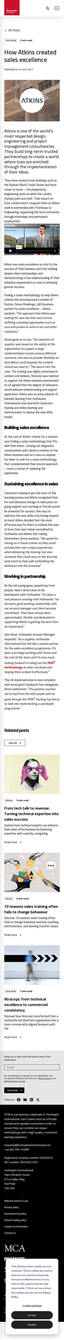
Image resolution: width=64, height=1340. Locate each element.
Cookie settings (32, 1305)
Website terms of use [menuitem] (16, 1201)
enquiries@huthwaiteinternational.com (27, 1145)
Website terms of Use (14, 1081)
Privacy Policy (44, 1078)
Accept (32, 1315)
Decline (32, 1324)
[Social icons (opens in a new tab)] (19, 1100)
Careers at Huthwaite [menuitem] (16, 1226)
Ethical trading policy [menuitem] (15, 1220)
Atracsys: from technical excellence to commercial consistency (26, 1004)
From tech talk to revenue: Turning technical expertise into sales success (31, 813)
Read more (10, 842)
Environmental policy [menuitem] (15, 1214)
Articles (9, 800)
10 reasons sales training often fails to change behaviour (31, 909)
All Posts (14, 30)
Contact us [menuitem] (10, 1233)
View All (13, 743)
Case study (11, 40)
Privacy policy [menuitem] (11, 1207)
